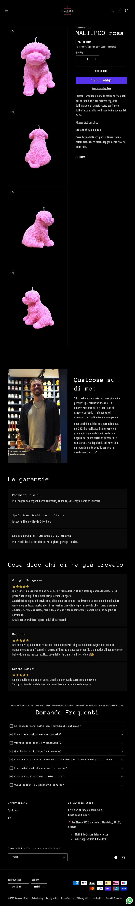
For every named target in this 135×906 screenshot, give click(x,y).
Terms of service (67, 898)
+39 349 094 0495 (97, 839)
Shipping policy (83, 898)
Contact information (114, 898)
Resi (10, 817)
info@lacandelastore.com (95, 834)
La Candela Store (22, 898)
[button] (7, 10)
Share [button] (82, 157)
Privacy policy (52, 898)
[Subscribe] (63, 857)
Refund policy (37, 898)
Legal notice (98, 898)
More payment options (101, 88)
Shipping (91, 47)
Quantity (79, 52)
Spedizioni (13, 810)
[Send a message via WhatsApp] (129, 900)
